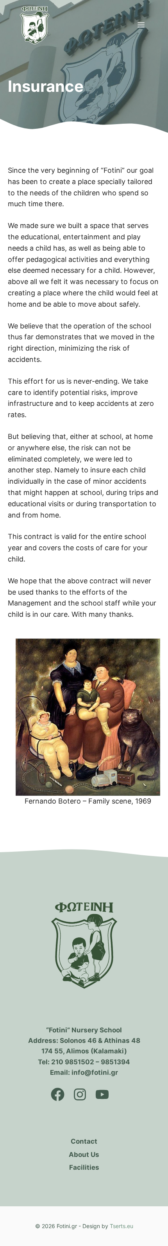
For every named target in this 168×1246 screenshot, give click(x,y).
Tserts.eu (121, 1226)
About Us (84, 1154)
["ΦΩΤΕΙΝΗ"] (35, 25)
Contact (84, 1141)
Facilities (84, 1167)
